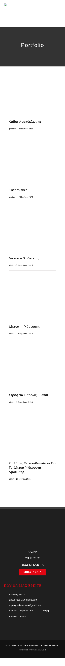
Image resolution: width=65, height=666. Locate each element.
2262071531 (15, 600)
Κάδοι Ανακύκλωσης (25, 121)
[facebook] (25, 655)
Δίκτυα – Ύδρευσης (24, 326)
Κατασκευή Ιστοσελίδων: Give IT (32, 650)
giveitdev (12, 129)
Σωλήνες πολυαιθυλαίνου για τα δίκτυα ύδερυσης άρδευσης (32, 467)
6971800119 (30, 600)
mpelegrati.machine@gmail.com (25, 605)
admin (11, 265)
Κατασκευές (18, 190)
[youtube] (35, 655)
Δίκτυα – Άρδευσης (24, 258)
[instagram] (40, 655)
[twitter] (30, 655)
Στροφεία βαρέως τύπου (28, 395)
